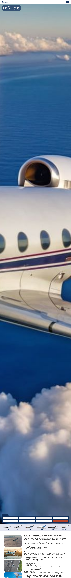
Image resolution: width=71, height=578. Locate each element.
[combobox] (20, 521)
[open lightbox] (13, 541)
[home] (5, 2)
